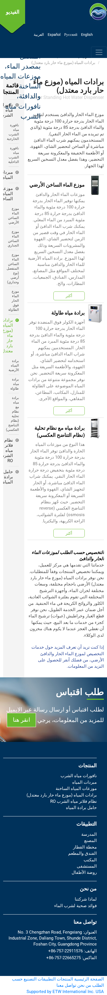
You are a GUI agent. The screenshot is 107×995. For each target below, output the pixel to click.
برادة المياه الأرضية (14, 365)
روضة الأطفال (84, 872)
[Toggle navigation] (99, 52)
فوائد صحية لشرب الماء (75, 905)
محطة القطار (85, 847)
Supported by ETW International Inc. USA (65, 991)
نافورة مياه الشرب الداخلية (14, 155)
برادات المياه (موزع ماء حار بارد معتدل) (11, 335)
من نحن (88, 888)
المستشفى (87, 866)
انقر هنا (21, 719)
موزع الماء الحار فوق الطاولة (14, 300)
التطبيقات (86, 824)
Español (54, 34)
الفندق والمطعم (82, 853)
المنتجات (87, 765)
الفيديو (12, 12)
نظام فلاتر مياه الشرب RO (11, 450)
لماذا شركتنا (86, 899)
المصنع (90, 840)
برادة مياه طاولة (68, 313)
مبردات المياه (11, 175)
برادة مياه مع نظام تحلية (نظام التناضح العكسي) (60, 431)
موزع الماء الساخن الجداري (14, 238)
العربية (39, 34)
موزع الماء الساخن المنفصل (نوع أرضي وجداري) (14, 268)
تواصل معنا (85, 922)
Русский (70, 34)
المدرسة (89, 834)
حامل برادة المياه (11, 477)
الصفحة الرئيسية (89, 979)
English (87, 34)
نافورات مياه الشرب (11, 110)
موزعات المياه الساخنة (11, 193)
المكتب (90, 859)
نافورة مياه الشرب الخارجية (14, 132)
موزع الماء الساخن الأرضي (57, 185)
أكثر (69, 295)
